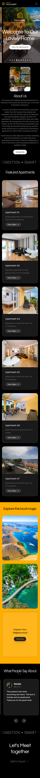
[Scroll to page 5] (19, 60)
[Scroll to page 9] (28, 60)
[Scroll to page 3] (14, 60)
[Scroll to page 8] (25, 60)
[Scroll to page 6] (21, 60)
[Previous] (16, 720)
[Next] (24, 720)
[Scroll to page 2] (12, 60)
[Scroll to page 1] (9, 60)
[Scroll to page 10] (30, 60)
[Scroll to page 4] (17, 60)
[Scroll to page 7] (23, 60)
